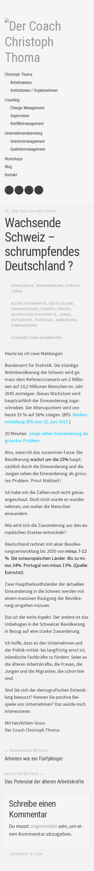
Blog (8, 166)
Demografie (22, 285)
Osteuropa (22, 319)
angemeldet (43, 826)
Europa (73, 285)
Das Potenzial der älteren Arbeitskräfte (44, 781)
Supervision (19, 115)
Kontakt (11, 174)
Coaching (12, 100)
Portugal (44, 319)
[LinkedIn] (28, 190)
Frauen (64, 308)
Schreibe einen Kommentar (36, 337)
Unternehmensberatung (23, 133)
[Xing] (38, 190)
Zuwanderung (24, 325)
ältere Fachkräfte (29, 303)
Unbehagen (66, 319)
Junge (17, 291)
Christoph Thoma (18, 74)
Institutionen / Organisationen (34, 90)
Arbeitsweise (21, 82)
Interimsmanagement (27, 141)
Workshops (14, 158)
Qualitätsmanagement (27, 149)
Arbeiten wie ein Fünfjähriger (34, 758)
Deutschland (61, 303)
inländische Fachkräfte (34, 314)
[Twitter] (19, 190)
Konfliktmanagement (27, 123)
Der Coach (46, 211)
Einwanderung (50, 285)
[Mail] (9, 190)
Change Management (27, 107)
